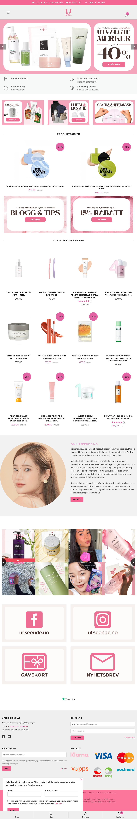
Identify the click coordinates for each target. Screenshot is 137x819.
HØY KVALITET (74, 2)
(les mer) (58, 804)
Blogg (91, 793)
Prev (3, 47)
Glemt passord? (129, 738)
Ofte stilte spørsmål (107, 793)
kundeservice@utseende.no (18, 726)
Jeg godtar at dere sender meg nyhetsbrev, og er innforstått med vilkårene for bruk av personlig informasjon (34, 762)
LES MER (77, 499)
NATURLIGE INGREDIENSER (47, 2)
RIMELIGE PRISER (95, 2)
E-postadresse (52, 791)
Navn (10, 791)
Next (134, 47)
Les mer (63, 769)
